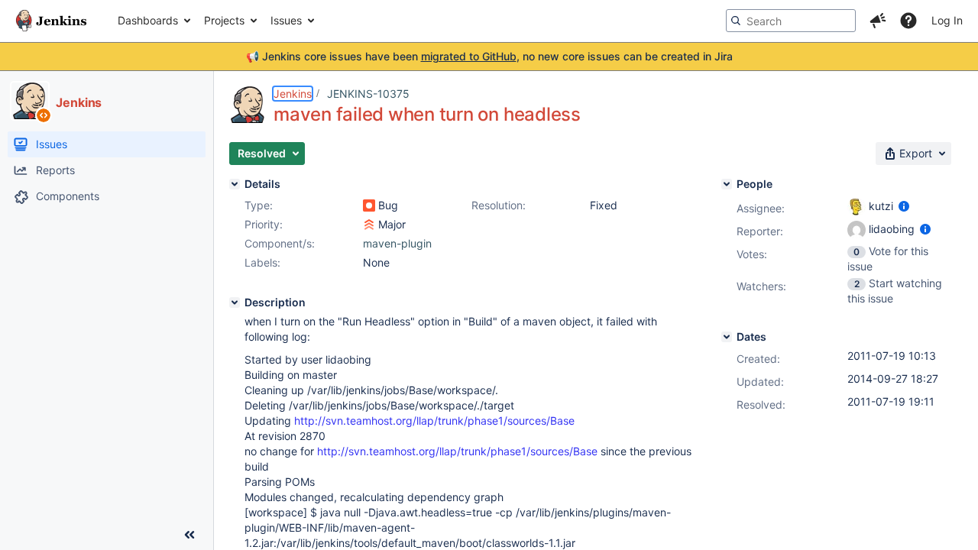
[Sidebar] (189, 534)
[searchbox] (791, 20)
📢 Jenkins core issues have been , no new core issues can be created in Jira (489, 56)
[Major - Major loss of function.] (369, 224)
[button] (878, 20)
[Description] (234, 302)
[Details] (234, 184)
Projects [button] (224, 20)
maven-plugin (397, 243)
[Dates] (726, 337)
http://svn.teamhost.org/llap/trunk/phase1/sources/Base (434, 420)
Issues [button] (286, 20)
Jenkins (293, 93)
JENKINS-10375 (368, 93)
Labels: (262, 262)
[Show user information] (904, 205)
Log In (947, 20)
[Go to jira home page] (51, 20)
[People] (726, 184)
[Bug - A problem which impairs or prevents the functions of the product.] (369, 205)
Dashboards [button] (148, 20)
